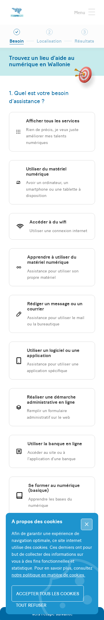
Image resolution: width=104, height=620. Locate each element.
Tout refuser (31, 605)
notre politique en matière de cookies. (48, 575)
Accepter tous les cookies (47, 593)
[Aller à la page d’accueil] (16, 12)
